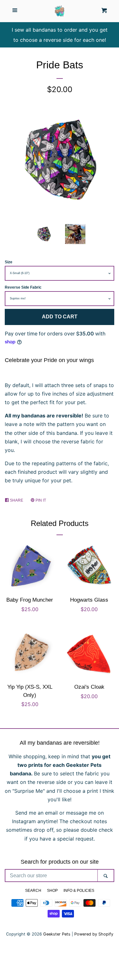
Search (33, 890)
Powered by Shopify (93, 934)
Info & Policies (78, 890)
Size (8, 262)
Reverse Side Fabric (23, 287)
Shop (52, 890)
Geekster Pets (56, 934)
